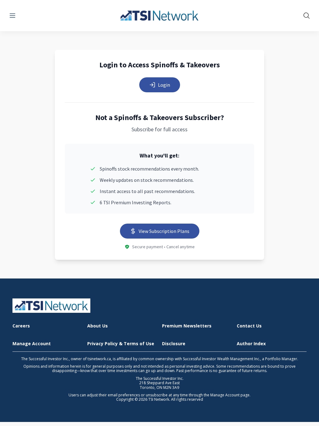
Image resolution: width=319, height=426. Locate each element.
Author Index (251, 343)
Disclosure (173, 343)
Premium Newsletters (187, 326)
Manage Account (31, 343)
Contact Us (249, 326)
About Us (97, 326)
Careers (21, 326)
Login (164, 85)
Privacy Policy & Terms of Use (120, 343)
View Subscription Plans (164, 231)
